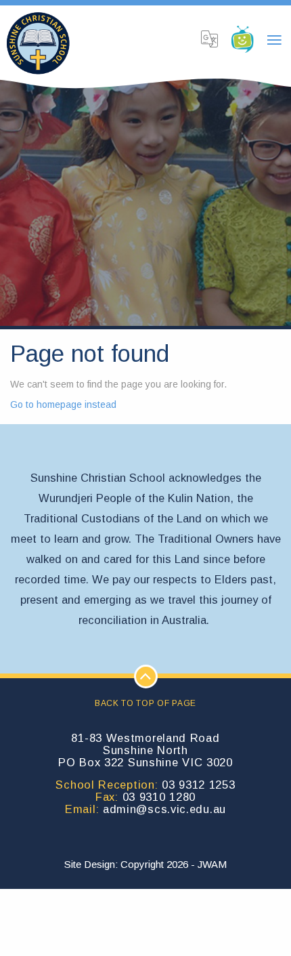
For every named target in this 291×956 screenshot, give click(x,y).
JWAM (212, 864)
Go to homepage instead (63, 404)
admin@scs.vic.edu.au (164, 809)
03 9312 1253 (198, 784)
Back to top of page (145, 703)
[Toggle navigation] (274, 40)
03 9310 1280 (159, 797)
